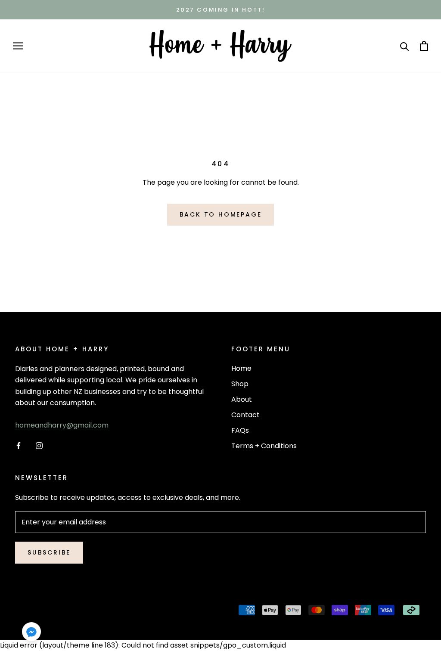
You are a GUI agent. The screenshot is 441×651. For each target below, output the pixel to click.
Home (241, 368)
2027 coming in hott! (220, 10)
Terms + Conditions (264, 446)
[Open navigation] (18, 46)
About (241, 399)
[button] (31, 633)
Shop (239, 384)
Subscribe (49, 552)
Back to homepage (221, 214)
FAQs (240, 430)
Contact (245, 415)
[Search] (404, 45)
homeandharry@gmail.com (62, 425)
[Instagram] (39, 445)
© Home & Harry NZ (60, 611)
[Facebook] (18, 445)
